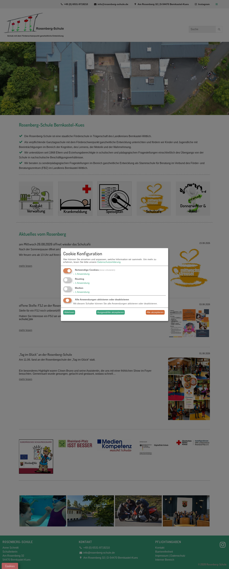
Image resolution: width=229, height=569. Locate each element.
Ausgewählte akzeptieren (110, 312)
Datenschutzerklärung (109, 262)
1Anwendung (81, 274)
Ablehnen (69, 312)
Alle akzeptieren (155, 312)
